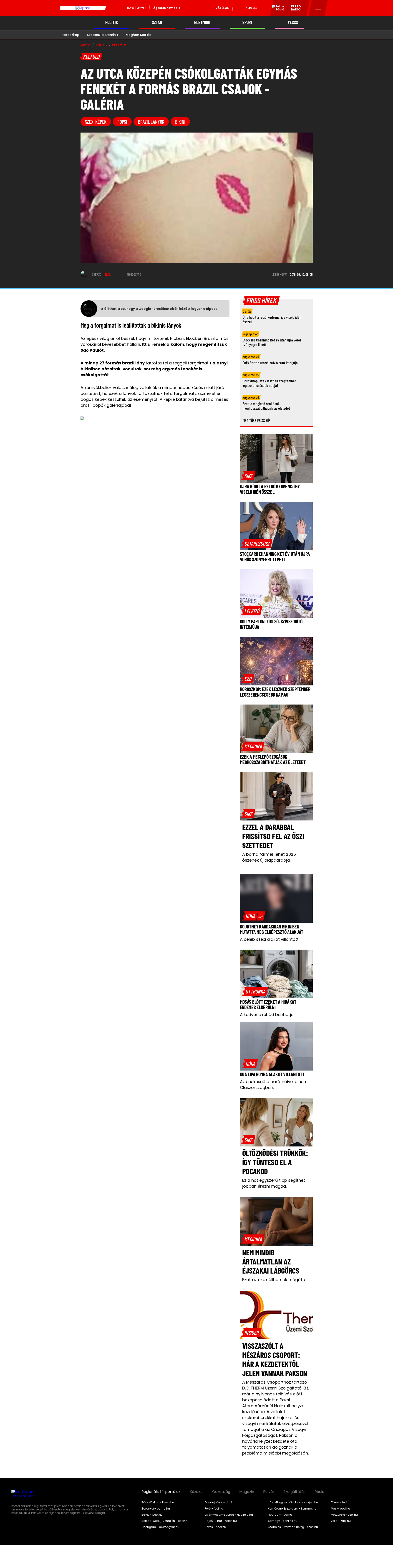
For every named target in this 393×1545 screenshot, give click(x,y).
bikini (180, 121)
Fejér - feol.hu (214, 1508)
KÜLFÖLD (119, 45)
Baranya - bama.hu (155, 1508)
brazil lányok (151, 121)
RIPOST (86, 45)
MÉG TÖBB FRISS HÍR (257, 420)
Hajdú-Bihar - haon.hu (221, 1521)
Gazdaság (221, 1492)
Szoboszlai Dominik (102, 35)
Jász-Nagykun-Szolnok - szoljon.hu (293, 1502)
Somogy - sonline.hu (282, 1521)
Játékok (222, 8)
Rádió (319, 1492)
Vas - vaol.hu (340, 1508)
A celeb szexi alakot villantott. (269, 939)
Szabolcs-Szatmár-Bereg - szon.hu (293, 1527)
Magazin (246, 1492)
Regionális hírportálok (161, 1492)
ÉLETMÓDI (202, 22)
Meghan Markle (138, 35)
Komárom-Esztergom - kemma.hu (292, 1508)
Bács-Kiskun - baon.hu (157, 1502)
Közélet (196, 1492)
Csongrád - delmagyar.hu (160, 1527)
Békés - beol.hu (152, 1515)
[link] (248, 475)
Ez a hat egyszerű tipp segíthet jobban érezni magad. (273, 1183)
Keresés (251, 8)
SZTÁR (157, 22)
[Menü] (318, 8)
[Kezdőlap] (83, 8)
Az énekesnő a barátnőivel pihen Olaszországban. (273, 1084)
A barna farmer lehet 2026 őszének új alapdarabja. (269, 857)
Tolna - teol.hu (341, 1502)
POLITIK (111, 22)
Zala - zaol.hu (341, 1521)
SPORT (247, 22)
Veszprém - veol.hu (344, 1515)
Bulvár (268, 1492)
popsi (122, 121)
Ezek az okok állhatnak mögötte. (274, 1279)
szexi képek (96, 121)
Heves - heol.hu (215, 1527)
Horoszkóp (70, 35)
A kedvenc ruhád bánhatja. (267, 1014)
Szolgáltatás (294, 1492)
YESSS (293, 22)
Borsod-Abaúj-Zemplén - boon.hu (165, 1521)
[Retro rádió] (276, 8)
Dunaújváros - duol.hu (220, 1502)
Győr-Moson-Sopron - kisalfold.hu (229, 1515)
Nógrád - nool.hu (280, 1515)
